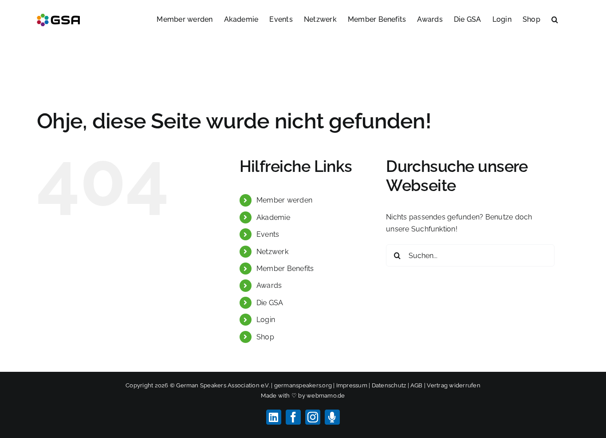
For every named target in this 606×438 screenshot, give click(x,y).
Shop (265, 337)
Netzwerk (272, 251)
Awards (269, 285)
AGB (416, 385)
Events (267, 234)
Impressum (351, 385)
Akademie (273, 217)
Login (265, 319)
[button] (554, 18)
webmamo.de (326, 395)
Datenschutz (389, 385)
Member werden (284, 200)
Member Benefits (285, 268)
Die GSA (269, 303)
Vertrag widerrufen (453, 385)
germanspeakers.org (303, 385)
